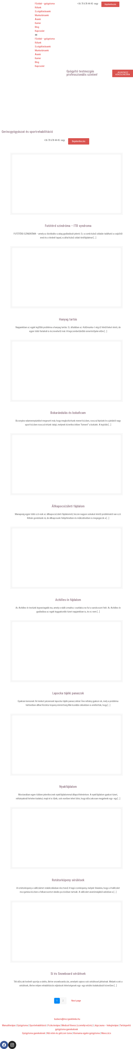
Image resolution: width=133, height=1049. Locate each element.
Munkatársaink (42, 15)
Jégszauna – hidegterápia (106, 1025)
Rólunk (38, 7)
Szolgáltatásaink (43, 11)
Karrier (38, 23)
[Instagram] (12, 1045)
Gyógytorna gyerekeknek (33, 1033)
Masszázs (106, 1033)
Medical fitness (77, 1025)
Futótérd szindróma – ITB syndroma (68, 226)
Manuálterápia (8, 1025)
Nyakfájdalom (68, 787)
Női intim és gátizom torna (59, 1033)
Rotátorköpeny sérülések (68, 880)
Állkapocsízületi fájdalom (68, 506)
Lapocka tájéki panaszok (68, 693)
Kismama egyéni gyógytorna (86, 1033)
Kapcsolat (39, 30)
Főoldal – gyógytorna (45, 3)
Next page (76, 1000)
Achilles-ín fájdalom (68, 600)
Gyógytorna (22, 1025)
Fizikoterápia (54, 1025)
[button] (50, 35)
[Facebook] (4, 1045)
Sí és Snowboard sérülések (68, 974)
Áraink (38, 19)
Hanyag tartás (68, 319)
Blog (37, 27)
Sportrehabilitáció (38, 1025)
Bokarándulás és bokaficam (68, 413)
